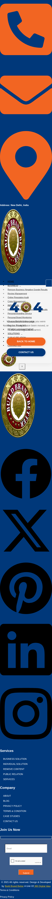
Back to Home (26, 341)
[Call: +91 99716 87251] (26, 58)
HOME (11, 281)
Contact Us (26, 352)
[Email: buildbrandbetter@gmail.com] (26, 119)
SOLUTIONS (14, 333)
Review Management (17, 293)
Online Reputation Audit (18, 297)
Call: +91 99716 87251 (12, 64)
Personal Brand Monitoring (20, 317)
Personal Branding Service (20, 313)
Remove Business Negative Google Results (28, 289)
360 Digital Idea (42, 886)
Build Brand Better (14, 886)
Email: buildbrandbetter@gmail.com (20, 126)
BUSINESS (13, 285)
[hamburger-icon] (49, 283)
